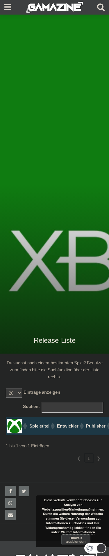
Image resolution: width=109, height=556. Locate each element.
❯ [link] (99, 458)
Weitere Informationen (78, 532)
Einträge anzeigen (42, 392)
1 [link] (88, 458)
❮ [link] (79, 458)
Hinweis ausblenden (75, 539)
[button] (24, 426)
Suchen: (31, 406)
